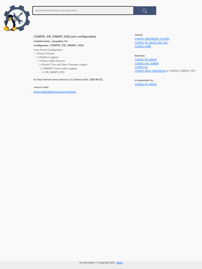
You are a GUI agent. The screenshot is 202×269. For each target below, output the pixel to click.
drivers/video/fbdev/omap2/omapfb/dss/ (55, 92)
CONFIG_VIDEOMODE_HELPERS (152, 38)
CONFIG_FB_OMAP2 (146, 59)
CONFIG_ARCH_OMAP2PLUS (150, 71)
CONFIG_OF (141, 67)
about (120, 262)
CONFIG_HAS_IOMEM (147, 63)
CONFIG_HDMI (143, 46)
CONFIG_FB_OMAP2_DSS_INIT (151, 42)
